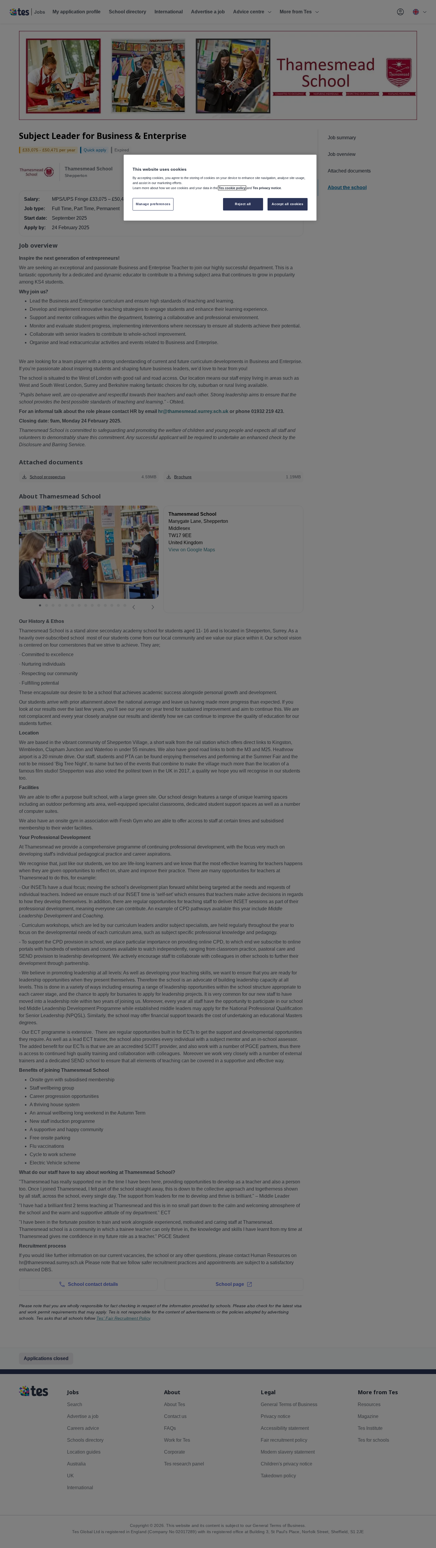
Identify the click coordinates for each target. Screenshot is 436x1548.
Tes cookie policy (232, 188)
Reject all (243, 204)
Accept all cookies (287, 204)
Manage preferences (153, 204)
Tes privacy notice (267, 188)
